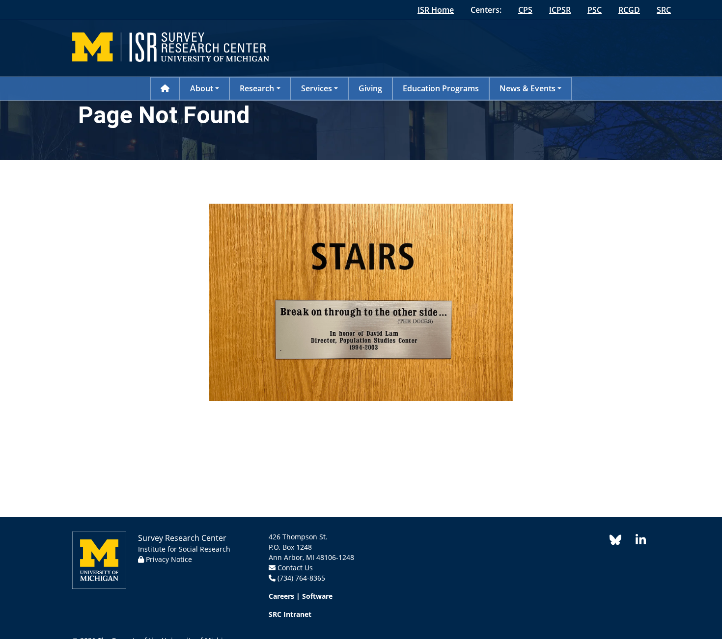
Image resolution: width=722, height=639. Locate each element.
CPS (525, 9)
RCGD (629, 9)
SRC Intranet (290, 614)
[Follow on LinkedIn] (635, 541)
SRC (664, 9)
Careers (281, 596)
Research (257, 88)
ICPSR (560, 9)
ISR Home (435, 9)
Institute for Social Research (184, 549)
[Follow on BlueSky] (615, 541)
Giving (370, 88)
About (201, 88)
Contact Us (295, 567)
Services (316, 88)
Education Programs (441, 88)
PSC (594, 9)
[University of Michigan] (99, 559)
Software (317, 596)
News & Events (527, 88)
